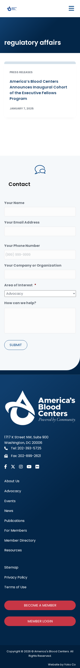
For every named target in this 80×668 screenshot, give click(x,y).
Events (10, 501)
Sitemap (11, 567)
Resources (13, 550)
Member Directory (20, 540)
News (8, 510)
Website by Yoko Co (62, 664)
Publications (14, 520)
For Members (15, 530)
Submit (16, 344)
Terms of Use (15, 587)
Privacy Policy (15, 577)
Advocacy (12, 491)
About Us (11, 481)
